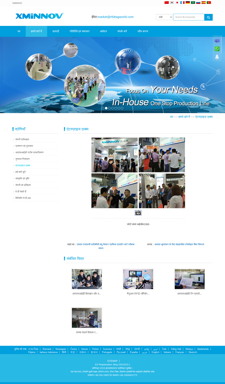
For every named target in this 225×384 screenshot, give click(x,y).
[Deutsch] (188, 2)
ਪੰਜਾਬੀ (137, 349)
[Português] (209, 2)
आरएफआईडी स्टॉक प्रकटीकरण (29, 152)
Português (107, 352)
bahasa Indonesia (49, 352)
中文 (72, 352)
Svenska (107, 349)
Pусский (121, 352)
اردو (156, 349)
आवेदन (103, 31)
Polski (95, 349)
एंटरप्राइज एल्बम (204, 117)
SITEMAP (112, 361)
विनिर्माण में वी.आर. (23, 198)
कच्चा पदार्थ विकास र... (87, 332)
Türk (164, 349)
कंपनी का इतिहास (23, 185)
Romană (47, 349)
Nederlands (203, 349)
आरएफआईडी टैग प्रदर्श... (189, 293)
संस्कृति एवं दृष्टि (22, 178)
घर (19, 31)
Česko (73, 349)
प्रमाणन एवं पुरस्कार (24, 145)
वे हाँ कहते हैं (20, 191)
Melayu (189, 349)
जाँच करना (142, 31)
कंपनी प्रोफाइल (22, 139)
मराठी (118, 349)
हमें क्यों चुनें (20, 172)
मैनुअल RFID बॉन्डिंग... (138, 293)
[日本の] (177, 2)
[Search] (208, 17)
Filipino (31, 352)
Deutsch (193, 352)
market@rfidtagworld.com (116, 17)
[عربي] (193, 2)
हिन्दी (64, 352)
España (134, 352)
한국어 (94, 352)
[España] (203, 2)
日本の (82, 352)
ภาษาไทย (33, 349)
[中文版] (167, 2)
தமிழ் (146, 349)
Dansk (84, 349)
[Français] (182, 2)
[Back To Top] (217, 58)
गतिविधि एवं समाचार (79, 31)
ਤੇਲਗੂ (127, 349)
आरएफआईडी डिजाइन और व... (86, 293)
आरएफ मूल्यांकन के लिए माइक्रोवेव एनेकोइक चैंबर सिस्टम (179, 244)
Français (179, 352)
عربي (144, 352)
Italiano (167, 352)
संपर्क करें (122, 31)
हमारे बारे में (36, 31)
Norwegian (61, 349)
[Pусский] (198, 2)
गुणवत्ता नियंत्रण (22, 158)
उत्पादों (55, 31)
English (155, 352)
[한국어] (172, 2)
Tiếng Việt (176, 349)
